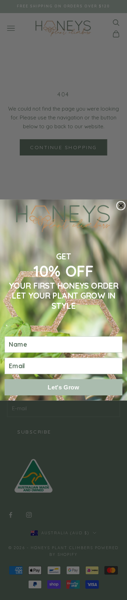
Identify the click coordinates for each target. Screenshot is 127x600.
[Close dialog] (121, 205)
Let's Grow (63, 387)
